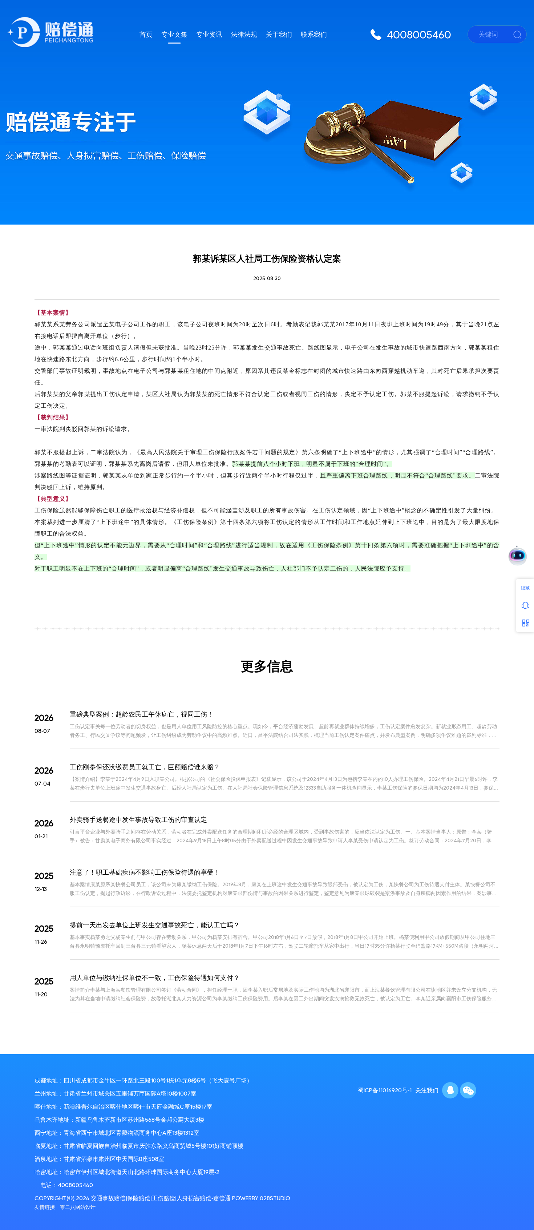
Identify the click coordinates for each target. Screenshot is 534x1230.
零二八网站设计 (78, 1207)
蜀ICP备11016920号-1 (385, 1090)
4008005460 (75, 1185)
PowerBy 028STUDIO (261, 1198)
